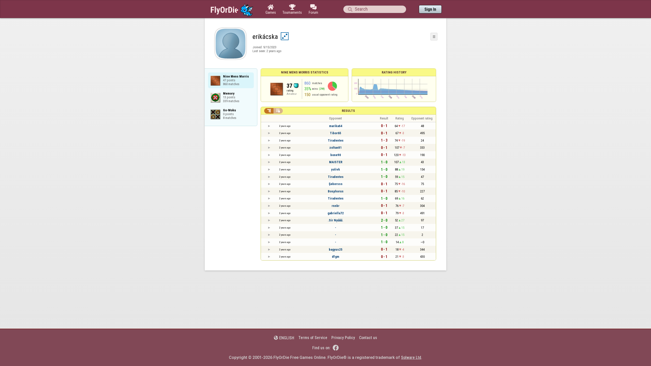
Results (348, 111)
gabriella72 (336, 213)
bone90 (335, 155)
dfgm (335, 256)
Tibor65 (335, 133)
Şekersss (336, 184)
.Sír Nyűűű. (335, 220)
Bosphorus (336, 191)
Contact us (368, 337)
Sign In (430, 9)
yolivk (335, 169)
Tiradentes (336, 140)
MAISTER (335, 162)
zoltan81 (335, 147)
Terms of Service (312, 337)
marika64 (335, 126)
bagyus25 (336, 249)
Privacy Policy (343, 337)
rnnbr (335, 206)
